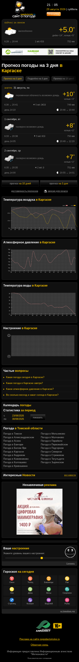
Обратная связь (39, 644)
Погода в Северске (51, 451)
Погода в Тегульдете (52, 458)
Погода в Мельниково (53, 433)
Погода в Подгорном (52, 448)
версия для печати (58, 191)
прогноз (20, 183)
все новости (70, 475)
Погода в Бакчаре (13, 444)
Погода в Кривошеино (15, 466)
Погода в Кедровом (14, 455)
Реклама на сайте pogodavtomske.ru (39, 639)
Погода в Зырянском (52, 462)
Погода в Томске (12, 433)
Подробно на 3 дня (38, 78)
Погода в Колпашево (14, 462)
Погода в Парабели (51, 440)
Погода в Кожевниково (15, 458)
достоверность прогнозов (24, 191)
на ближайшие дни (67, 611)
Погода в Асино (12, 440)
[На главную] (24, 17)
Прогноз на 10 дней (63, 78)
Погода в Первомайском (54, 444)
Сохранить (70, 563)
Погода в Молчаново (52, 437)
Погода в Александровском (18, 437)
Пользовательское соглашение (40, 658)
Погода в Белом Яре (14, 448)
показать (38, 417)
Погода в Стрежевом (52, 455)
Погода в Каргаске (13, 451)
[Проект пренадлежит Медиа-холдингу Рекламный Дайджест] (43, 625)
